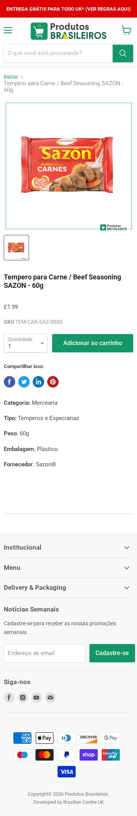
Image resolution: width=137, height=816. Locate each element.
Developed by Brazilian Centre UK (68, 802)
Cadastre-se (112, 653)
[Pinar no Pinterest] (53, 382)
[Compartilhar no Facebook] (9, 382)
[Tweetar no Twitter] (24, 382)
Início (11, 77)
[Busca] (123, 53)
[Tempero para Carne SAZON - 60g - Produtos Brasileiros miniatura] (16, 247)
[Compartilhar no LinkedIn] (38, 382)
